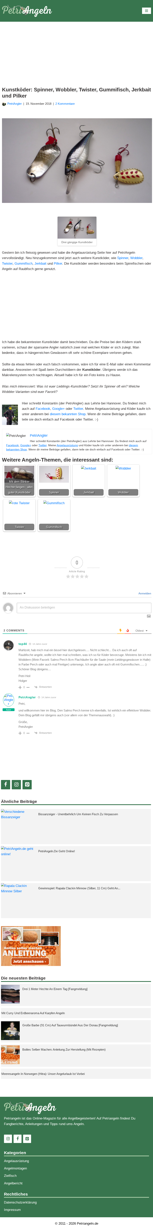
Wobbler (136, 258)
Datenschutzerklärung (20, 1202)
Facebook (43, 409)
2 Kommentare (65, 103)
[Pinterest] (27, 784)
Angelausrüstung (67, 445)
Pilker (58, 263)
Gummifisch (23, 263)
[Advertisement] (77, 57)
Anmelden (144, 593)
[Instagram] (16, 784)
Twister (7, 263)
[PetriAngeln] (27, 11)
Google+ (58, 409)
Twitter (78, 409)
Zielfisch (10, 1176)
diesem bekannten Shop (67, 414)
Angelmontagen (15, 1168)
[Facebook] (5, 784)
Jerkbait (40, 263)
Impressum (12, 1210)
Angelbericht (13, 1183)
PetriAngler (14, 103)
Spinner (122, 258)
